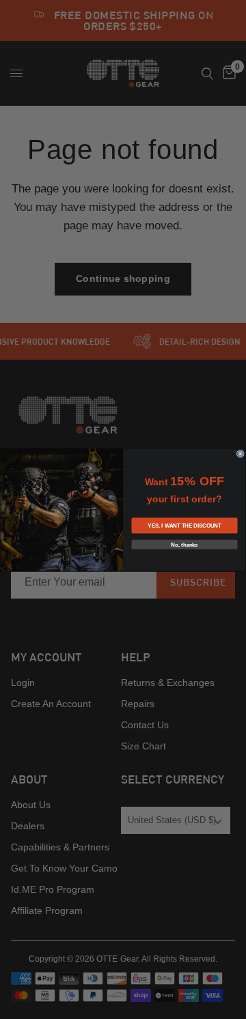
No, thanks (184, 544)
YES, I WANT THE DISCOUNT (184, 525)
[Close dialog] (240, 453)
